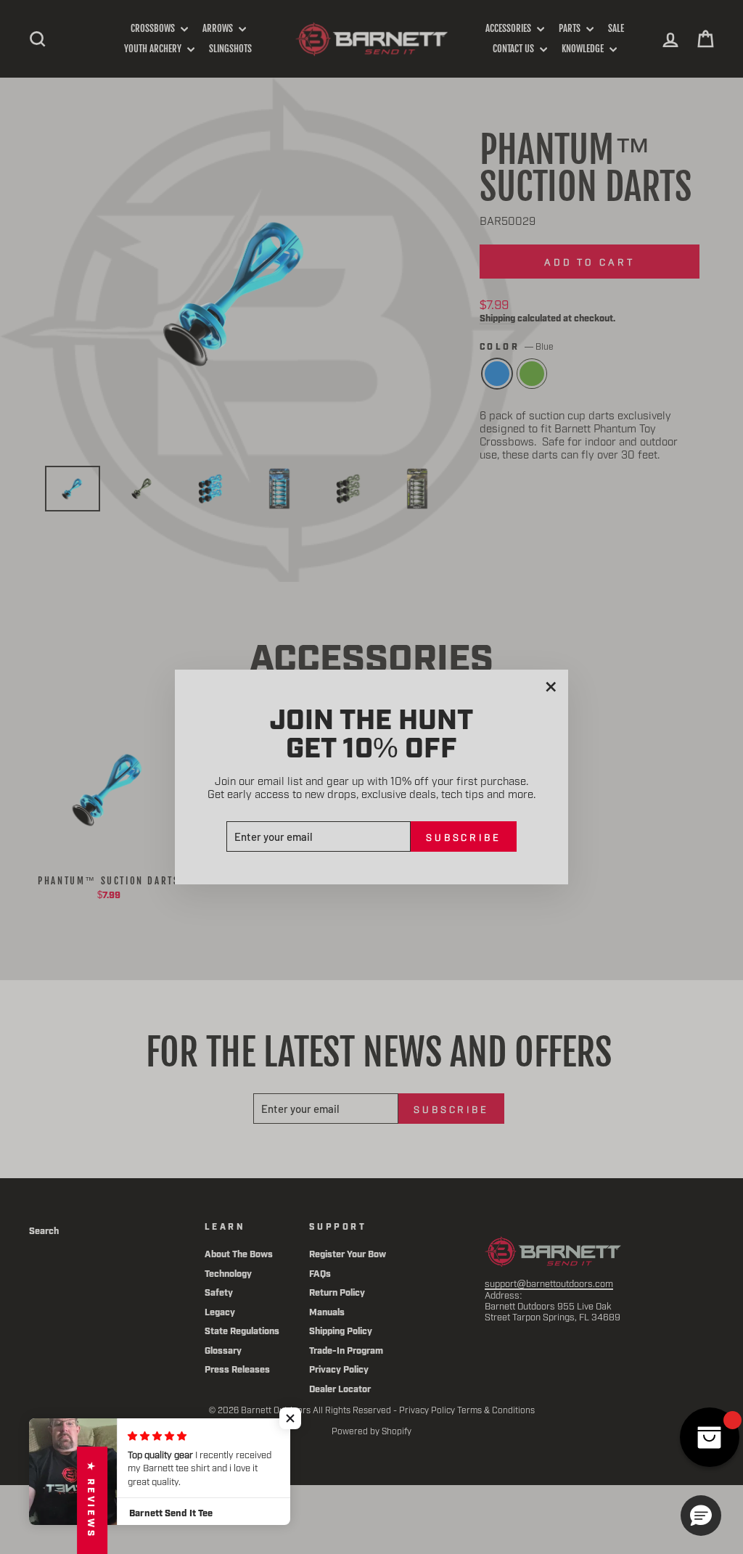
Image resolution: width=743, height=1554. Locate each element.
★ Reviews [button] (92, 1500)
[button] (290, 1418)
